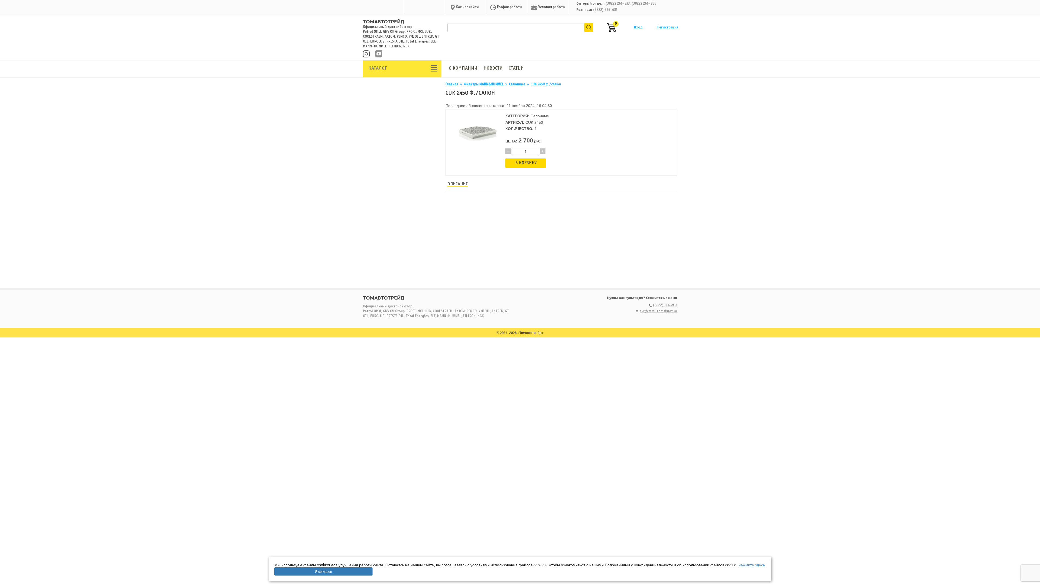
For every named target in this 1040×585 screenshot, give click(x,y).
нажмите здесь (752, 564)
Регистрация (667, 27)
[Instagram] (366, 54)
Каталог (377, 68)
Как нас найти (467, 7)
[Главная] (383, 19)
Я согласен (323, 571)
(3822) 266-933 (618, 3)
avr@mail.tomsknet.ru (658, 311)
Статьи (516, 68)
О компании (463, 68)
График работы (509, 7)
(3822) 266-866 (644, 3)
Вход (638, 27)
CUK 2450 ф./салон (546, 84)
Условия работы (551, 7)
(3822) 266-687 (605, 10)
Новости (493, 68)
